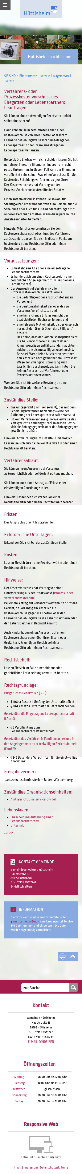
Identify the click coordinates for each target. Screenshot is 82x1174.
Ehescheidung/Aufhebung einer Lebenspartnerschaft (32, 819)
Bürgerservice (61, 76)
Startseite (31, 76)
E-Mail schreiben (21, 886)
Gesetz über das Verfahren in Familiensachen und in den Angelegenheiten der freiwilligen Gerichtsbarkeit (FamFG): (40, 744)
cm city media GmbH (26, 921)
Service (9, 80)
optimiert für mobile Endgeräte (41, 1157)
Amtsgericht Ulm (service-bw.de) (33, 799)
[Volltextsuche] (49, 987)
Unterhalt (17, 825)
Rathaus (45, 76)
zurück (8, 832)
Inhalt (17, 1167)
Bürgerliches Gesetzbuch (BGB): (25, 693)
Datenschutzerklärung (54, 1167)
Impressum (31, 1167)
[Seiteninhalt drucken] (62, 956)
